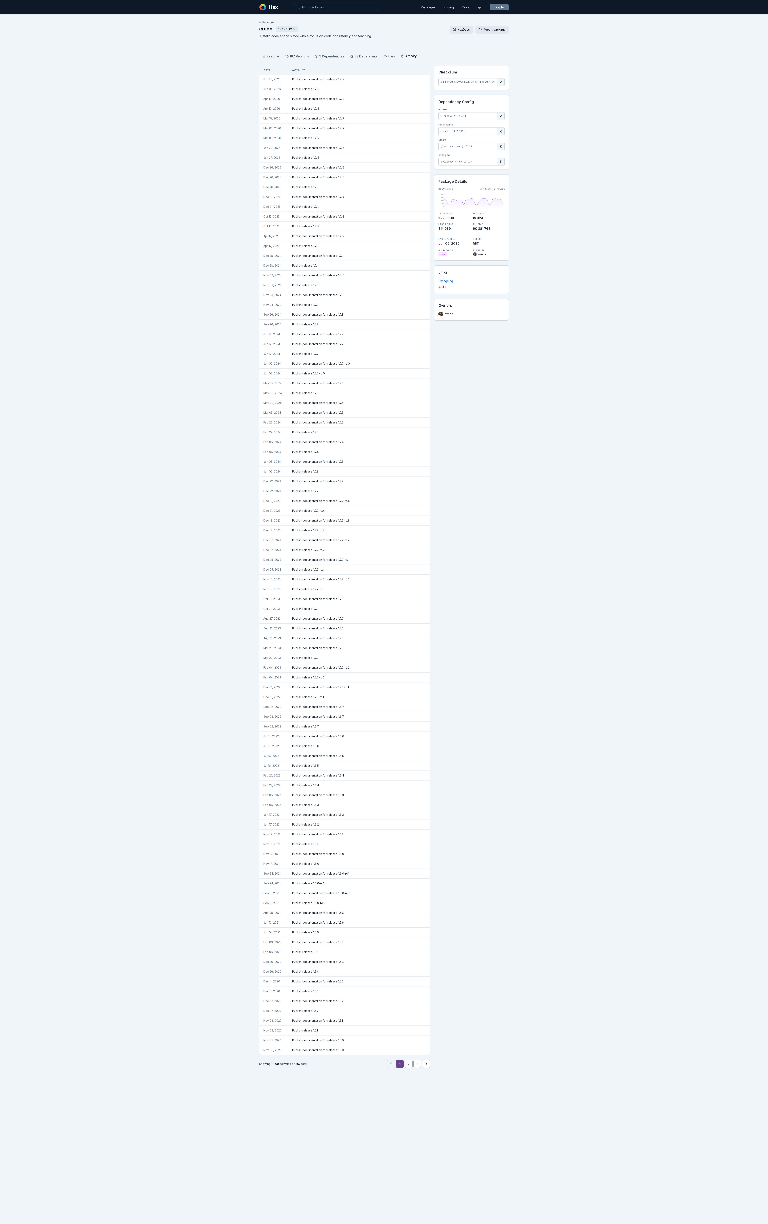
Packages (428, 7)
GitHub (442, 287)
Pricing (448, 7)
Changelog (445, 281)
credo (265, 29)
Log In (499, 7)
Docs (466, 7)
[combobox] (336, 7)
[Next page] (426, 1064)
